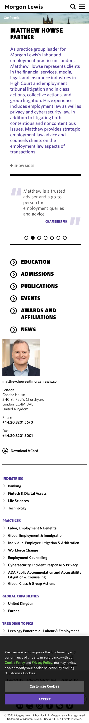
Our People (11, 17)
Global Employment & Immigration (36, 535)
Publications (39, 287)
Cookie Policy (15, 662)
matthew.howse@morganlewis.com (31, 381)
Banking (14, 486)
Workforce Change (23, 550)
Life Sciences (18, 500)
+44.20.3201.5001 (17, 435)
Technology (17, 508)
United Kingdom (21, 603)
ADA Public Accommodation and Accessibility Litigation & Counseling (44, 574)
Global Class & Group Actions (31, 583)
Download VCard (24, 450)
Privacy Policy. (42, 662)
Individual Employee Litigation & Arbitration (43, 542)
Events (30, 299)
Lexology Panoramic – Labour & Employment (43, 630)
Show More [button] (24, 166)
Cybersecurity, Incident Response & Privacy (43, 564)
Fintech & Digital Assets (27, 493)
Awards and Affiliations (38, 314)
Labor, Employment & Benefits (32, 528)
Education (35, 262)
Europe (13, 610)
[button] (73, 7)
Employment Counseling (27, 557)
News (28, 330)
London (8, 389)
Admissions (37, 275)
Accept (44, 699)
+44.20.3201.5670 (17, 422)
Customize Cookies (44, 686)
